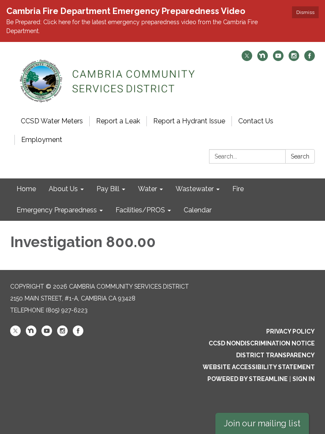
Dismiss (305, 12)
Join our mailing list (262, 423)
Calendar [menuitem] (198, 210)
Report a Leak (118, 121)
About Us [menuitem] (63, 189)
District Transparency (275, 355)
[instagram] (294, 59)
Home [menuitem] (26, 189)
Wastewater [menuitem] (195, 189)
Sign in (303, 379)
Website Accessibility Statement (259, 367)
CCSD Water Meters (52, 121)
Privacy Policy (290, 331)
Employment (41, 140)
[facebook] (309, 59)
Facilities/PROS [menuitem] (140, 210)
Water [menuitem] (147, 189)
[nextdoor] (262, 59)
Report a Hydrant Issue (189, 121)
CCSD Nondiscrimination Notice (262, 343)
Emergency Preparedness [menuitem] (57, 210)
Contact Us (255, 121)
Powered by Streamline (247, 379)
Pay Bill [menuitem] (107, 189)
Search (300, 156)
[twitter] (247, 59)
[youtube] (278, 59)
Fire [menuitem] (238, 189)
